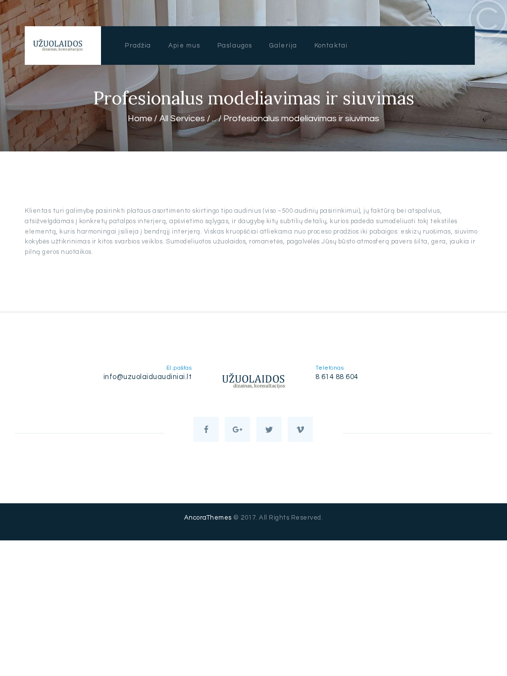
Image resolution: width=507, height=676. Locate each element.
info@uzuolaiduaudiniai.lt (147, 377)
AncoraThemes (208, 517)
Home (140, 118)
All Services (182, 118)
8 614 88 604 (336, 377)
